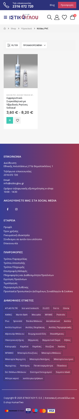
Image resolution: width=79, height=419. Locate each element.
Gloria (66, 308)
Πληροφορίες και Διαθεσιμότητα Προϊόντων (29, 275)
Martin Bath (22, 314)
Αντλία (67, 321)
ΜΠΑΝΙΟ (9, 352)
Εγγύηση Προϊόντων (15, 279)
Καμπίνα (24, 346)
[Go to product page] (21, 71)
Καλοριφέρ (10, 346)
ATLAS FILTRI (11, 308)
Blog (52, 4)
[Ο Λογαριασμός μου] (57, 17)
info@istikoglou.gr (14, 183)
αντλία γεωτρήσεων (33, 378)
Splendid (17, 321)
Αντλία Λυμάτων (13, 327)
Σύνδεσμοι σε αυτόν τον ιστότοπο (23, 239)
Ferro (56, 308)
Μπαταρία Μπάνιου (51, 352)
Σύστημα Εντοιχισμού (41, 372)
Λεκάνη (61, 346)
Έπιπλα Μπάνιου (34, 321)
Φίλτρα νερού (12, 378)
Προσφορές (67, 4)
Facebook (7, 209)
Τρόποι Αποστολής (14, 263)
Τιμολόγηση (10, 283)
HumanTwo (18, 402)
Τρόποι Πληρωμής (14, 267)
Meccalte (36, 314)
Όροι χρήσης (11, 231)
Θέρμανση (33, 340)
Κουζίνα (50, 346)
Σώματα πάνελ (63, 372)
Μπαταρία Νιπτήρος (40, 359)
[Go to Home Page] (5, 28)
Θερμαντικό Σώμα (51, 340)
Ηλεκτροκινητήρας (14, 340)
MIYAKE (48, 314)
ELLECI (46, 308)
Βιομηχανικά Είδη (37, 333)
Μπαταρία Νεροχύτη (15, 359)
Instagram (16, 209)
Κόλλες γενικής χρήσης (27, 95)
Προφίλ (8, 227)
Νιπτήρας (25, 365)
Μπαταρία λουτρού (63, 359)
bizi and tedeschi (30, 308)
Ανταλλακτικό (53, 321)
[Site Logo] (22, 17)
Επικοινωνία (11, 243)
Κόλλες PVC (11, 95)
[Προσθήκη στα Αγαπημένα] (17, 120)
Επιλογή (9, 120)
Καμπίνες (37, 346)
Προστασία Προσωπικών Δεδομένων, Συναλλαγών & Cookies (38, 291)
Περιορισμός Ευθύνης (16, 287)
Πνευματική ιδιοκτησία (17, 235)
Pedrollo (61, 314)
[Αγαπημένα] (64, 17)
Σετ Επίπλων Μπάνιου (15, 372)
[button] (7, 17)
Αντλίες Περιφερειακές (60, 327)
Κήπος (67, 340)
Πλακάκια (62, 365)
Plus (7, 321)
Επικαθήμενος (57, 333)
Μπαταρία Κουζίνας (27, 352)
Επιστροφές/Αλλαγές (15, 271)
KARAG (8, 314)
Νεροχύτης (10, 365)
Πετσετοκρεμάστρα (43, 365)
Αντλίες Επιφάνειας (35, 327)
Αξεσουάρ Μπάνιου (14, 333)
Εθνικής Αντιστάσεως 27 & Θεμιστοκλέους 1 (28, 166)
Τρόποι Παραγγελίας (15, 259)
